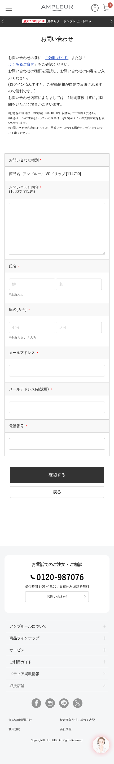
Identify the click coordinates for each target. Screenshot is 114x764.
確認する (57, 474)
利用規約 (14, 729)
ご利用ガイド (56, 58)
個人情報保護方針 (20, 720)
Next (111, 21)
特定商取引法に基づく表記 (77, 720)
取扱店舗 (17, 686)
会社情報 (66, 729)
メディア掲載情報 (24, 674)
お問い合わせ (57, 596)
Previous (2, 21)
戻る (57, 491)
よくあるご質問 (21, 64)
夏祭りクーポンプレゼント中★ (57, 21)
